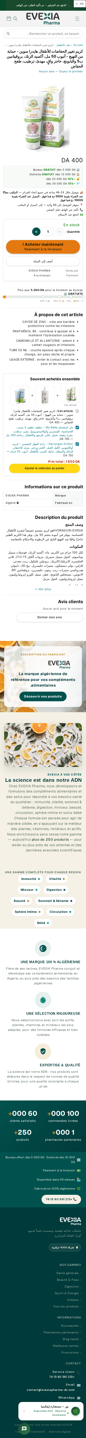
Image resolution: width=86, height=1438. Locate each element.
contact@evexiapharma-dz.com (51, 1390)
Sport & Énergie (67, 1293)
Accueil (78, 45)
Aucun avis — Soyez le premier (61, 71)
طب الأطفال (63, 45)
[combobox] (43, 33)
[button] (77, 18)
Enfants (73, 1300)
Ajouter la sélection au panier (44, 468)
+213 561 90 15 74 (62, 1377)
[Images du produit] (43, 114)
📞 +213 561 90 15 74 (61, 1199)
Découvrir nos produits (43, 696)
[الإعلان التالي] (10, 5)
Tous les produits (66, 1306)
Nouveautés (70, 1326)
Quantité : (73, 231)
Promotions (70, 1352)
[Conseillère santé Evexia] (24, 1429)
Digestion (72, 1286)
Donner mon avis (49, 617)
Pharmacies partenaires (61, 1332)
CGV (18, 1431)
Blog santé (71, 1339)
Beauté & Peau (68, 1280)
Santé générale (67, 1273)
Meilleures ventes (66, 1346)
